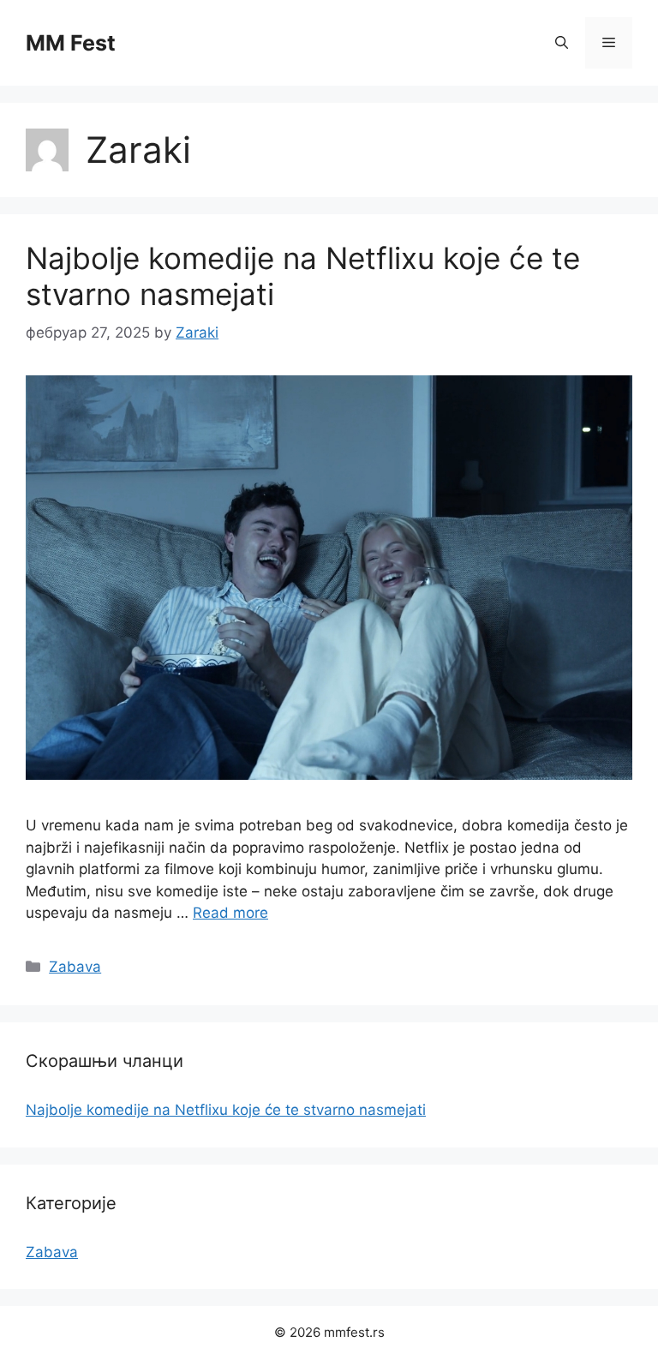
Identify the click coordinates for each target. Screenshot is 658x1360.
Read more (230, 912)
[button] (561, 43)
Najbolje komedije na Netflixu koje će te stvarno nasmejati (226, 1109)
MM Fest (71, 43)
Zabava (75, 966)
